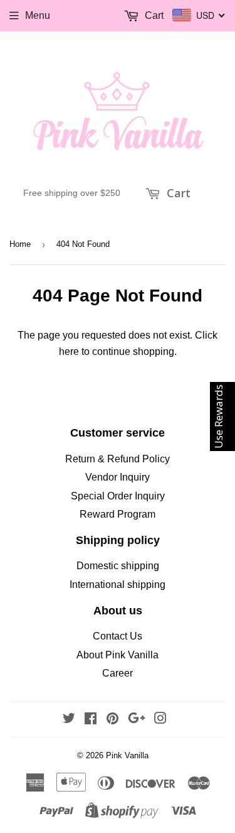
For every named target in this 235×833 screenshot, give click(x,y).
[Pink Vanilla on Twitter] (69, 719)
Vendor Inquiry (117, 477)
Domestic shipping (117, 565)
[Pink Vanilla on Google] (136, 719)
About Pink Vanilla (117, 655)
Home (20, 244)
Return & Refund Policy (117, 459)
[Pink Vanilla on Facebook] (90, 719)
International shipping (117, 584)
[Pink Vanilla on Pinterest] (112, 719)
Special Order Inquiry (118, 496)
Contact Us (117, 636)
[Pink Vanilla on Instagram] (160, 719)
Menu (37, 15)
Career (117, 673)
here (69, 351)
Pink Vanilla (127, 755)
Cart (177, 192)
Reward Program (117, 514)
